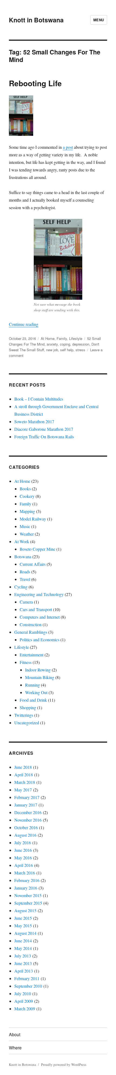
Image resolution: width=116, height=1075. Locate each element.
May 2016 (23, 857)
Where (15, 1048)
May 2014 (23, 948)
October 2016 (26, 827)
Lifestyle (75, 338)
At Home (47, 338)
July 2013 (22, 956)
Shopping (28, 707)
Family (62, 338)
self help (66, 349)
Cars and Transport (36, 609)
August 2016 (25, 835)
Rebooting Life (35, 83)
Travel (25, 579)
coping (65, 344)
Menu (98, 19)
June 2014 (23, 940)
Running (32, 685)
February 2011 (26, 978)
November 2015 (28, 895)
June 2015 (23, 918)
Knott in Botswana (36, 19)
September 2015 (28, 903)
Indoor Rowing (38, 670)
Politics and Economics (39, 639)
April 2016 (23, 865)
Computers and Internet (40, 617)
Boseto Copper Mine (37, 549)
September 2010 (28, 986)
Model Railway (33, 519)
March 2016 (24, 873)
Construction (31, 624)
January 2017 (25, 805)
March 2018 (24, 782)
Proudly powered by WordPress (63, 1064)
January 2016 (25, 888)
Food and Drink (33, 700)
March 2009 (24, 1008)
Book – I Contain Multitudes (38, 399)
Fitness (26, 662)
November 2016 (28, 820)
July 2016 (22, 842)
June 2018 (23, 767)
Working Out (36, 692)
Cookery (27, 496)
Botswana (22, 556)
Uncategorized (26, 722)
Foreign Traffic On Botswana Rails (44, 436)
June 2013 (23, 963)
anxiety (52, 344)
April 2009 (23, 1001)
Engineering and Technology (39, 594)
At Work (21, 541)
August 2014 (25, 933)
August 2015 (25, 910)
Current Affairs (33, 564)
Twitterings (23, 715)
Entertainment (31, 654)
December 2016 (28, 812)
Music (25, 526)
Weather (27, 534)
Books (25, 488)
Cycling (21, 587)
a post (68, 147)
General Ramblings (30, 632)
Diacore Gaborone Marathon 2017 (43, 429)
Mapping (27, 511)
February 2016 (26, 880)
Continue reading (23, 324)
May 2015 (23, 925)
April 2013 (23, 971)
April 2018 (23, 774)
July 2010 (22, 993)
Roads (25, 571)
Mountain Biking (39, 677)
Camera (26, 602)
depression (80, 344)
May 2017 (23, 790)
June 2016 (23, 850)
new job (52, 349)
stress (80, 349)
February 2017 (26, 797)
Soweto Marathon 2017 (34, 421)
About (14, 1034)
